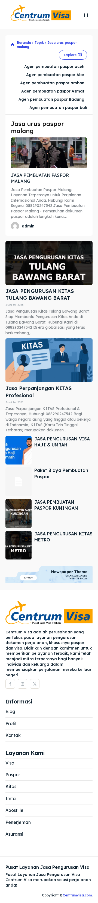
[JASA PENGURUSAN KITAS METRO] (18, 545)
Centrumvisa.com (77, 895)
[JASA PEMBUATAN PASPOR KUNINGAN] (18, 513)
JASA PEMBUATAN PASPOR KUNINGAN (56, 505)
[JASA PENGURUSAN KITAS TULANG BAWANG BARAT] (49, 263)
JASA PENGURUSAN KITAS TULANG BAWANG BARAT (39, 294)
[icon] (12, 44)
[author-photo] (16, 226)
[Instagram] (22, 684)
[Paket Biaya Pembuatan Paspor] (18, 481)
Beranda (24, 43)
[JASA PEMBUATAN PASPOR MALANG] (49, 152)
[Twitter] (34, 684)
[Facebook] (10, 684)
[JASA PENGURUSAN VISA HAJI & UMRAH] (18, 450)
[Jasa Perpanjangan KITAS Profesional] (49, 360)
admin (28, 226)
